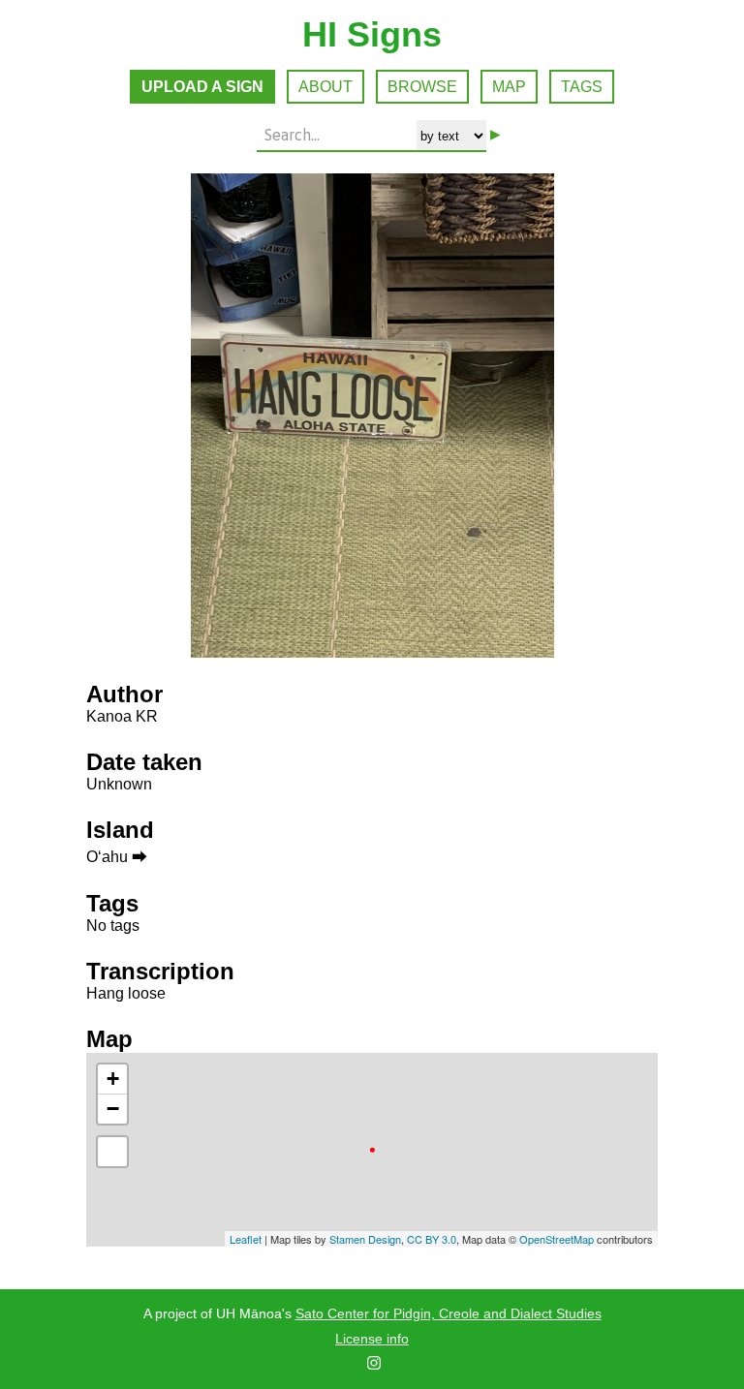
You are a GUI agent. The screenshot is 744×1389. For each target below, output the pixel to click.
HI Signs (372, 34)
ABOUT (325, 86)
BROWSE (422, 86)
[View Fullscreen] (112, 1151)
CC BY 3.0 (431, 1239)
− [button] (113, 1108)
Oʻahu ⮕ (116, 857)
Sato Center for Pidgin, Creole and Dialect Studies (448, 1313)
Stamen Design (365, 1239)
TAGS (582, 86)
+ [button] (113, 1078)
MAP (509, 86)
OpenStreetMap (556, 1239)
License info (372, 1338)
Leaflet (246, 1239)
